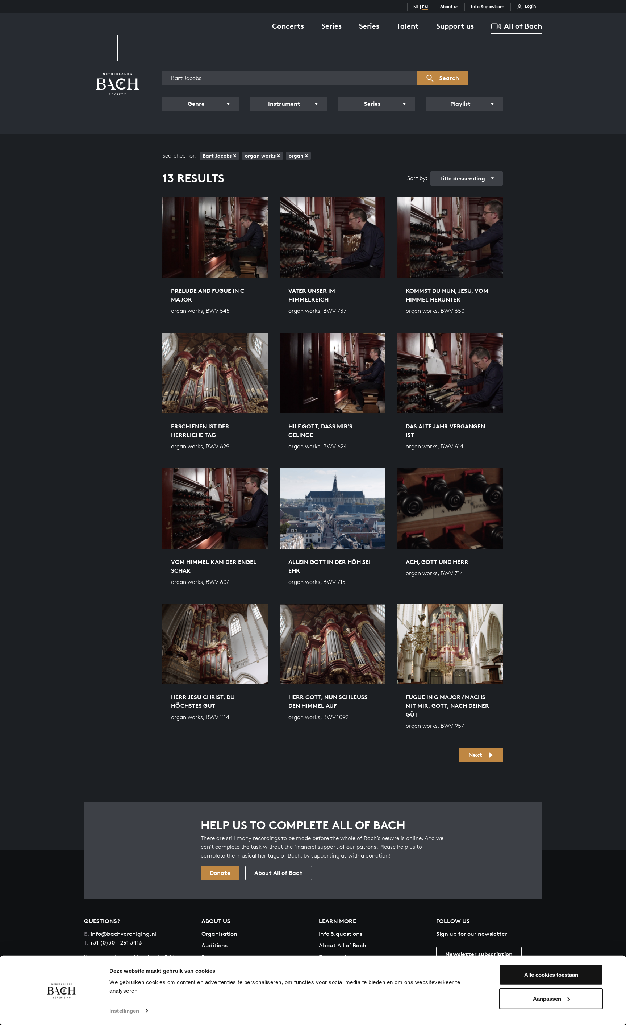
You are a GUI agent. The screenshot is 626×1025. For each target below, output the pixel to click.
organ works (260, 156)
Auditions (214, 945)
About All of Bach (278, 872)
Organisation (219, 933)
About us (449, 6)
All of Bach (523, 25)
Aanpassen (547, 998)
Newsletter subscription (479, 954)
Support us (455, 25)
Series (331, 25)
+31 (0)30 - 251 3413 (113, 942)
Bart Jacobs (217, 156)
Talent (408, 25)
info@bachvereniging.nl (120, 933)
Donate (220, 872)
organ (296, 156)
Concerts (288, 25)
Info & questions (488, 6)
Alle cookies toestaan (551, 975)
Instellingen (124, 1011)
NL (416, 6)
